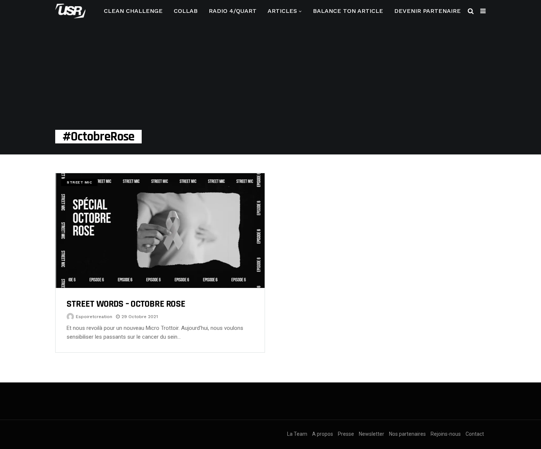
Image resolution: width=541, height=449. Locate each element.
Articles (282, 10)
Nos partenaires (407, 434)
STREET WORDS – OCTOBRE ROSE (126, 304)
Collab (186, 10)
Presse (346, 434)
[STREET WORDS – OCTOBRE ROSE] (160, 230)
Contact (475, 434)
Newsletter (371, 434)
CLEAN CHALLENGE (133, 10)
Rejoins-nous (446, 434)
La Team (297, 434)
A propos (322, 434)
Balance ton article (348, 10)
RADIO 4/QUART (233, 10)
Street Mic (79, 182)
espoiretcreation (94, 316)
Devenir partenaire (427, 10)
